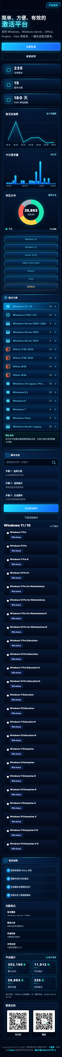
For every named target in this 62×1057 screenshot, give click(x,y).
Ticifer (11, 1050)
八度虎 (52, 1047)
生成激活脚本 (31, 508)
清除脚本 (31, 287)
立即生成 (31, 46)
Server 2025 (31, 255)
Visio (31, 279)
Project (31, 271)
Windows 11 (31, 247)
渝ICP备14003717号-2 (45, 1050)
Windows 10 (31, 239)
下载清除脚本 (31, 517)
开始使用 (53, 5)
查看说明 (31, 56)
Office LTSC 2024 (31, 263)
